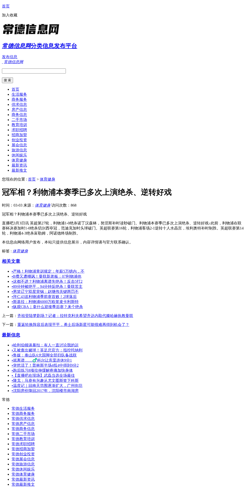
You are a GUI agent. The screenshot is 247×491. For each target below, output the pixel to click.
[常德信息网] (32, 35)
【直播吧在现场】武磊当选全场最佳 (43, 375)
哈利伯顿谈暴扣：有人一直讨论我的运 (45, 345)
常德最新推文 (23, 484)
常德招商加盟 (23, 449)
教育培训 (19, 125)
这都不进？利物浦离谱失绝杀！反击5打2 (47, 281)
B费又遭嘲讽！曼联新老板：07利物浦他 (46, 276)
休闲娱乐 (19, 155)
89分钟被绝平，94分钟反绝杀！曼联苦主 (47, 286)
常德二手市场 (23, 434)
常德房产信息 (23, 424)
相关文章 (11, 261)
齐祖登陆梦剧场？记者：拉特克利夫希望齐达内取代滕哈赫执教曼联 (75, 316)
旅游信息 (19, 150)
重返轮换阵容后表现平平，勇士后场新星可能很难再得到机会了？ (73, 325)
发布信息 (9, 57)
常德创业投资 (23, 454)
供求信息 (19, 104)
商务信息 (19, 115)
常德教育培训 (23, 439)
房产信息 (19, 110)
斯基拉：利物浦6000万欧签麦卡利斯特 (45, 302)
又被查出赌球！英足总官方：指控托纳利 (47, 350)
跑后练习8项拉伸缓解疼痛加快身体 (42, 370)
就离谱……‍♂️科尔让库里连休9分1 (42, 360)
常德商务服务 (23, 413)
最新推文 (19, 170)
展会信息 (19, 145)
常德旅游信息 (23, 464)
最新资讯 (19, 165)
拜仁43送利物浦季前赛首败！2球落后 (44, 297)
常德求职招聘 (23, 444)
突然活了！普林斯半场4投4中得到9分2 (45, 365)
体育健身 (19, 160)
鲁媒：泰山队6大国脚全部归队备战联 (44, 355)
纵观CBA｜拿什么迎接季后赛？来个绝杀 (47, 307)
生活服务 (19, 94)
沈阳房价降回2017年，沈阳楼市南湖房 (45, 391)
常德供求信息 (23, 419)
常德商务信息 (23, 429)
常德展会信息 (23, 459)
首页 (6, 6)
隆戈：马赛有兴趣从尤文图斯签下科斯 (45, 380)
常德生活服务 (23, 408)
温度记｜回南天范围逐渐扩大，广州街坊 (47, 385)
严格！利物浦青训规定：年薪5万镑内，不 (48, 271)
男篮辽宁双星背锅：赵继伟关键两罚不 (45, 291)
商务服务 (19, 99)
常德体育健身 (23, 474)
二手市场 (19, 120)
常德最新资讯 (23, 479)
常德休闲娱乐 (23, 469)
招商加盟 (19, 135)
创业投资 (19, 140)
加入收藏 (9, 15)
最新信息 (11, 334)
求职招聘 (19, 130)
